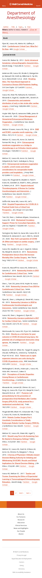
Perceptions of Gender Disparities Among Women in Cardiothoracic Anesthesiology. (18, 377)
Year (29, 27)
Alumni (21, 534)
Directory (22, 569)
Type (20, 27)
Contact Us (38, 504)
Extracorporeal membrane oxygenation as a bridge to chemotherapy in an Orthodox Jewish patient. (20, 145)
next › (21, 493)
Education (21, 523)
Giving (22, 565)
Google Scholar (19, 49)
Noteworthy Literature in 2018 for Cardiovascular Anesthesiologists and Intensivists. (19, 305)
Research (21, 520)
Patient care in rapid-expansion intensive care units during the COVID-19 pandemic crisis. (19, 358)
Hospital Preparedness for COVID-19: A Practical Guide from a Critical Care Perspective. (20, 207)
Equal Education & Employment (21, 559)
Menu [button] (4, 6)
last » (28, 493)
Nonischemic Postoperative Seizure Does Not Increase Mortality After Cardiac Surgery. (19, 254)
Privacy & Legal (21, 555)
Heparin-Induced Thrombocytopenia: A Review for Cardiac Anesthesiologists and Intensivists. (18, 188)
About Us (21, 514)
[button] (38, 4)
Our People (21, 531)
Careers (21, 562)
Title (13, 27)
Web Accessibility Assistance (22, 572)
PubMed (27, 66)
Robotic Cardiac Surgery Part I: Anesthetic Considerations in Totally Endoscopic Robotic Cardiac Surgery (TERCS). (20, 420)
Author (6, 27)
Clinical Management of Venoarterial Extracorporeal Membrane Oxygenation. (19, 119)
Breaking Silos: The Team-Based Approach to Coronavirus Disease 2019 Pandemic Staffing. (20, 82)
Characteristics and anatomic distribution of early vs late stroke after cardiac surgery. (20, 103)
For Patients (21, 517)
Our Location (3, 504)
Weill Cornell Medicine (21, 543)
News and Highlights (21, 528)
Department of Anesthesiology (21, 15)
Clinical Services (21, 525)
